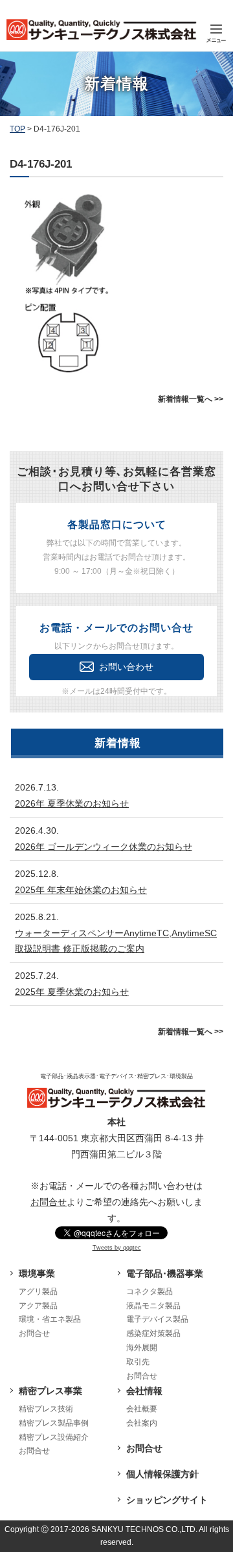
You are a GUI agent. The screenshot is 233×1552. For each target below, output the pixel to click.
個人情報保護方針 (162, 1474)
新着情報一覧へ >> (190, 399)
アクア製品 (38, 1305)
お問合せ (48, 1202)
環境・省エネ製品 (50, 1319)
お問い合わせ (126, 667)
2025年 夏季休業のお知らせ (72, 992)
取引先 (138, 1361)
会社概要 (141, 1408)
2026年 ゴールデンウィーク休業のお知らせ (103, 846)
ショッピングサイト (167, 1500)
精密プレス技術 (46, 1408)
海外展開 (141, 1347)
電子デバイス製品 (157, 1319)
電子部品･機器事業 (164, 1273)
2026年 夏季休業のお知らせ (72, 803)
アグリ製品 (38, 1291)
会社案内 (141, 1423)
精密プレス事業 (50, 1391)
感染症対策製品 (153, 1333)
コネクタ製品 (149, 1291)
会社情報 (144, 1391)
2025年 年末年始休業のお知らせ (81, 890)
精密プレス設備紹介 (54, 1437)
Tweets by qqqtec (117, 1247)
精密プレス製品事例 (54, 1423)
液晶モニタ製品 (153, 1305)
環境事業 (37, 1273)
